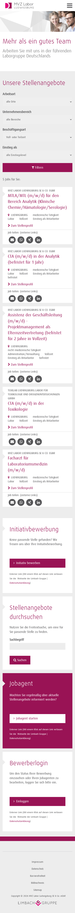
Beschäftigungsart (14, 129)
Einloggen (22, 801)
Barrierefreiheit (37, 875)
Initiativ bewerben (28, 563)
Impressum (37, 861)
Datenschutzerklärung (20, 583)
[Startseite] (28, 5)
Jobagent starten (27, 718)
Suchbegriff (17, 639)
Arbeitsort (9, 94)
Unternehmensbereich (17, 112)
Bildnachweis (37, 882)
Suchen (21, 660)
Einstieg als (10, 147)
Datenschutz (38, 868)
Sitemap (37, 890)
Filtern (38, 167)
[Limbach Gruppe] (37, 903)
